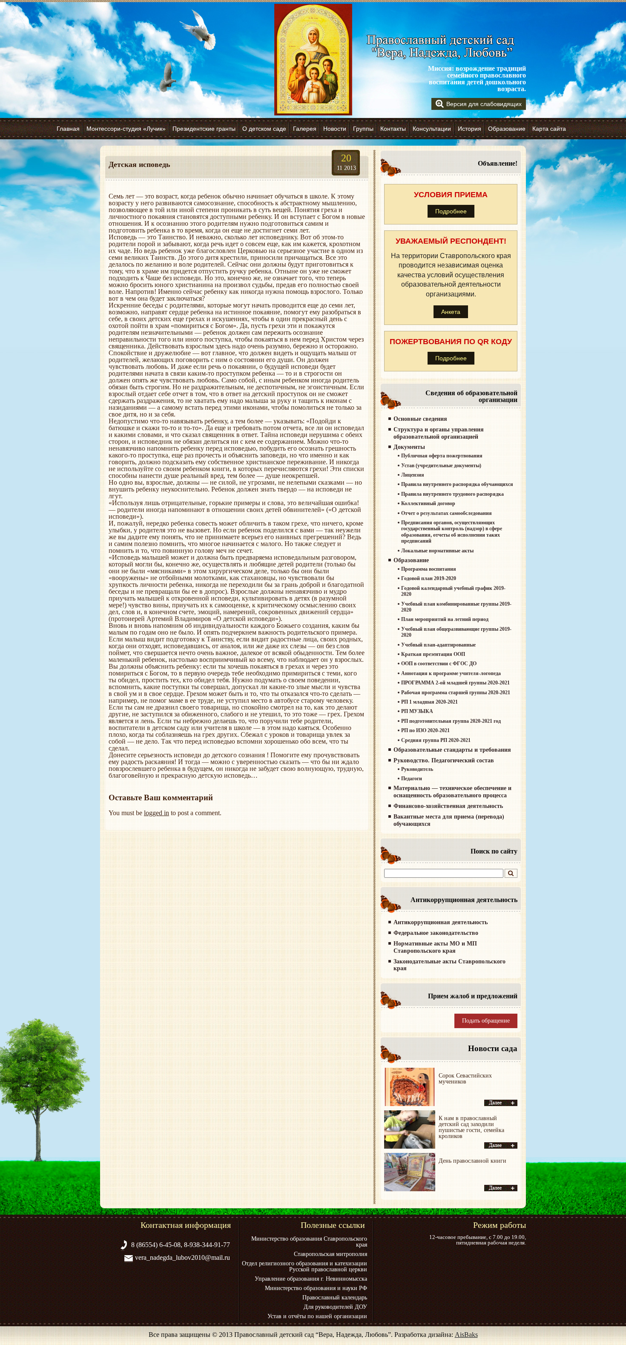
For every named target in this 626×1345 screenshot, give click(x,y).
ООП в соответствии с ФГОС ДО (439, 664)
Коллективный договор (428, 503)
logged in (156, 812)
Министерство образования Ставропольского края (309, 1242)
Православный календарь (334, 1298)
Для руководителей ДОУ (335, 1307)
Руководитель (417, 769)
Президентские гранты (203, 128)
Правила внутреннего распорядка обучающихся (457, 484)
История (469, 128)
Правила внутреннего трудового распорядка (452, 494)
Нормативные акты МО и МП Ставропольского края (435, 947)
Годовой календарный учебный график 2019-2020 (453, 591)
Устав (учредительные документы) (441, 465)
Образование (506, 128)
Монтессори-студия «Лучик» (126, 128)
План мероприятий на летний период (444, 619)
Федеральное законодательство (435, 933)
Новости (334, 128)
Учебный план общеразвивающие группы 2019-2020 (456, 632)
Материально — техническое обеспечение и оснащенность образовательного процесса (452, 792)
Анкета (450, 311)
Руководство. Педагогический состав (443, 760)
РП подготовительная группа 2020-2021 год (451, 721)
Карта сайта (549, 128)
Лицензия (412, 475)
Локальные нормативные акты (437, 551)
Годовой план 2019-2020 (428, 578)
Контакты (393, 128)
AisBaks (466, 1334)
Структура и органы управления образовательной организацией (438, 433)
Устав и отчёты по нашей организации (317, 1316)
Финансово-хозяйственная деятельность (448, 806)
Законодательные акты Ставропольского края (449, 965)
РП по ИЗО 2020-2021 (425, 730)
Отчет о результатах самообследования (446, 513)
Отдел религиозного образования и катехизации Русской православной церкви (304, 1267)
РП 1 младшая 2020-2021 (429, 702)
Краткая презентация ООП (433, 654)
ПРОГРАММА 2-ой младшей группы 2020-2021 (455, 683)
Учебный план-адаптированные (438, 645)
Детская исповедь (139, 164)
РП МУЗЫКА (417, 711)
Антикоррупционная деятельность (440, 922)
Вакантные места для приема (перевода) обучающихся (448, 820)
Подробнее (451, 211)
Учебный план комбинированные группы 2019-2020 (456, 607)
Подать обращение (486, 1020)
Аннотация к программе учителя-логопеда (451, 673)
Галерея (304, 128)
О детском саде (264, 128)
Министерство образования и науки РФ (316, 1288)
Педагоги (411, 779)
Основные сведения (420, 419)
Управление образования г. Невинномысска (311, 1279)
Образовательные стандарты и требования (452, 750)
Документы (409, 447)
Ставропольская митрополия (330, 1254)
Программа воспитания (428, 569)
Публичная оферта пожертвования (441, 456)
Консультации (432, 128)
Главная (68, 128)
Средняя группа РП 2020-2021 (436, 740)
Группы (363, 128)
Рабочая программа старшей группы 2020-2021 (455, 692)
